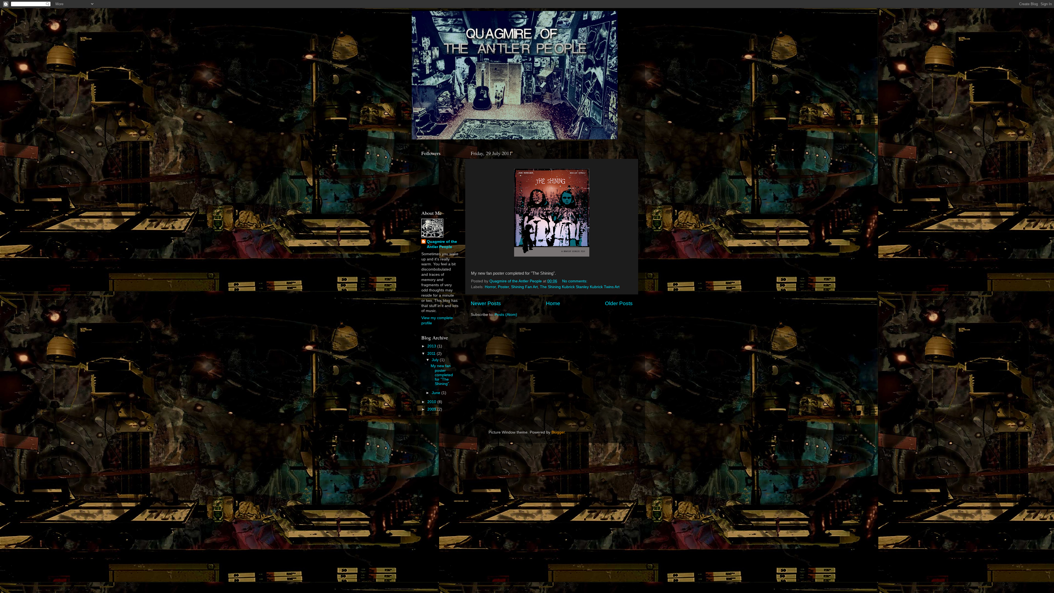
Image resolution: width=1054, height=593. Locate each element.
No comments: (575, 281)
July (436, 360)
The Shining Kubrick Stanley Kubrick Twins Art (579, 287)
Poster (503, 287)
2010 (432, 402)
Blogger (558, 432)
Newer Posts (486, 303)
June (436, 393)
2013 (432, 346)
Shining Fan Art (524, 287)
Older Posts (619, 303)
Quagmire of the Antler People (442, 244)
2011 (432, 354)
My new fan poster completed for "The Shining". (442, 375)
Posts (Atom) (506, 315)
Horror (490, 287)
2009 (432, 409)
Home (553, 303)
